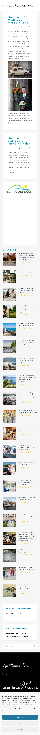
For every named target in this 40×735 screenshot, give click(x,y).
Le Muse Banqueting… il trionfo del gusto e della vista (26, 517)
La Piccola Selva (13, 613)
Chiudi (20, 723)
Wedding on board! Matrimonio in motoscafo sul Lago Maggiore (27, 447)
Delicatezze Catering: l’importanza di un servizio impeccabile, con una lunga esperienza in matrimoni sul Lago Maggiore (26, 536)
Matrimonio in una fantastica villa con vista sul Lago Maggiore (27, 290)
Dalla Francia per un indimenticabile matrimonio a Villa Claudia (27, 482)
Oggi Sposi (28, 27)
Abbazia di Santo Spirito (16, 633)
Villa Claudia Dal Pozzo (17, 636)
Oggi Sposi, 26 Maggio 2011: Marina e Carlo (18, 20)
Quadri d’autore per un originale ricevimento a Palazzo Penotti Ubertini (26, 430)
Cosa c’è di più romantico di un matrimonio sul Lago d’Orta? (27, 360)
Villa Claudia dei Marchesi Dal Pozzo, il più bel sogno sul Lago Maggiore (26, 342)
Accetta (20, 717)
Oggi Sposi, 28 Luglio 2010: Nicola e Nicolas (19, 141)
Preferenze (20, 730)
